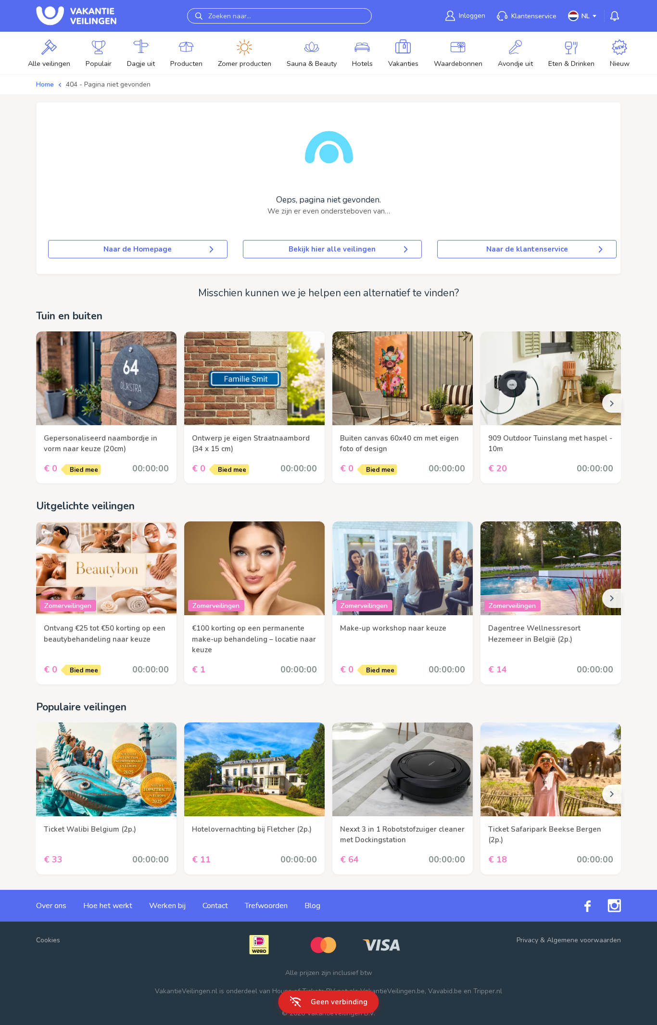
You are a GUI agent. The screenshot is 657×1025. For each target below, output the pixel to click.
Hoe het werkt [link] (107, 905)
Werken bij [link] (167, 905)
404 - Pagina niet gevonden (108, 84)
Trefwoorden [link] (266, 905)
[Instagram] (606, 905)
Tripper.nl (487, 991)
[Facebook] (579, 905)
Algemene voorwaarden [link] (584, 940)
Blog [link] (312, 905)
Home (45, 84)
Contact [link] (215, 905)
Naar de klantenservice (527, 249)
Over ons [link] (51, 905)
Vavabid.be (445, 991)
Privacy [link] (527, 940)
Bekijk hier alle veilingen (332, 249)
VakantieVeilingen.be (392, 991)
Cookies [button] (48, 940)
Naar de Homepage (137, 249)
